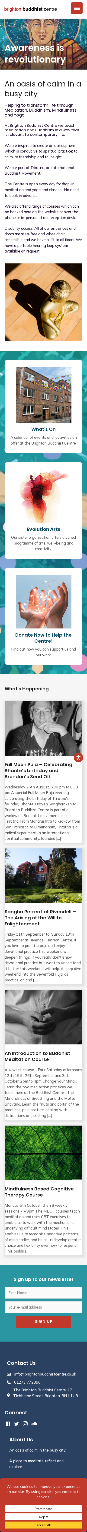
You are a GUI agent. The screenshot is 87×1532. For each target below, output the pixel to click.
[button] (43, 1322)
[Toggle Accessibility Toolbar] (78, 757)
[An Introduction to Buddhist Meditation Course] (43, 1055)
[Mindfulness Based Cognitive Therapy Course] (43, 1190)
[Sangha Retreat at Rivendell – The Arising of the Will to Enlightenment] (43, 916)
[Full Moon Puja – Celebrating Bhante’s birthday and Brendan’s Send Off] (43, 771)
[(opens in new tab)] (43, 495)
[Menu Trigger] (77, 8)
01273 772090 (27, 1382)
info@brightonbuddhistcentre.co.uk (45, 1374)
